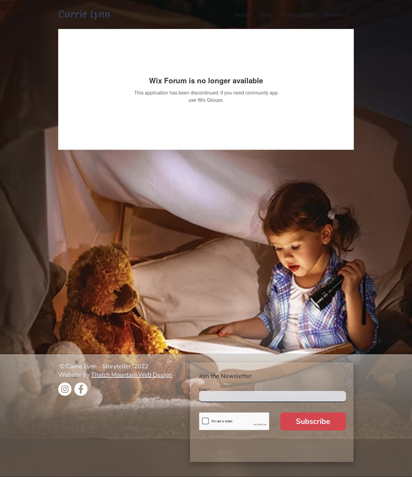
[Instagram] (64, 389)
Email (203, 389)
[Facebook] (80, 389)
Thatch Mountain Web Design (131, 375)
